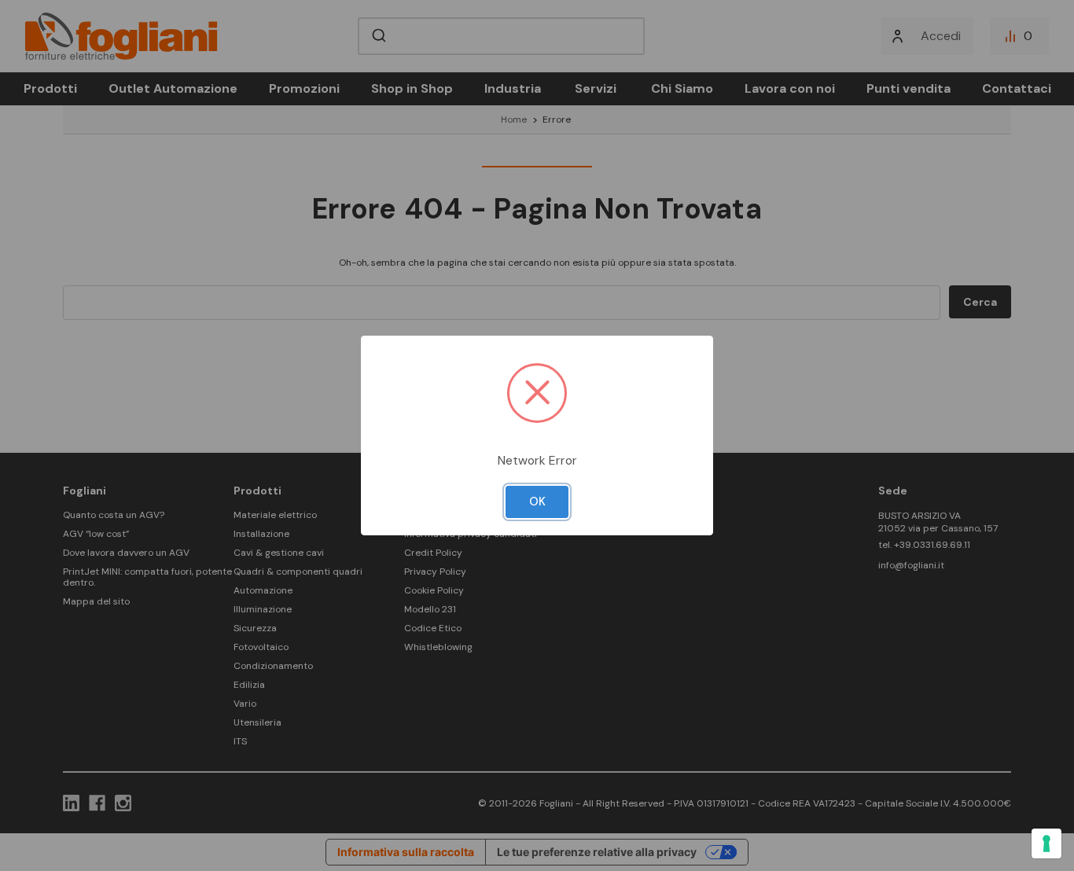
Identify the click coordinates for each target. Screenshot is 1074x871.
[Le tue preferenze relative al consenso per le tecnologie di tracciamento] (1046, 843)
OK (537, 501)
